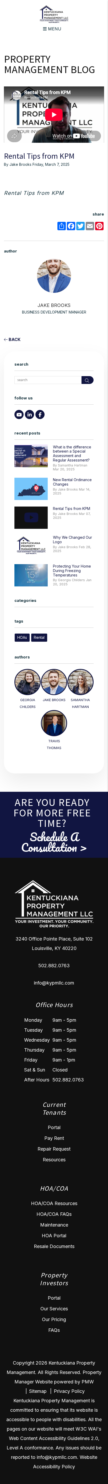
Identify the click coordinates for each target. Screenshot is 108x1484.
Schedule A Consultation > (54, 842)
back (14, 339)
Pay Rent (54, 1138)
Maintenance (54, 1225)
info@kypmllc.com (54, 983)
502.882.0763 (54, 965)
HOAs (22, 637)
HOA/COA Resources (54, 1203)
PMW (88, 1381)
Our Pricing (54, 1319)
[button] (19, 414)
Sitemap (38, 1391)
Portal (54, 1127)
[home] (54, 13)
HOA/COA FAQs (54, 1214)
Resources (54, 1159)
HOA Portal (54, 1235)
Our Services (54, 1308)
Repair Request (54, 1149)
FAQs (54, 1330)
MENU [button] (54, 28)
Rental (39, 637)
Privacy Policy (69, 1391)
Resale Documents (54, 1246)
